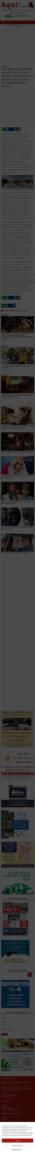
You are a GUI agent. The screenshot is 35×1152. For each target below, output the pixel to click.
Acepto (17, 1140)
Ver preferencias (17, 1145)
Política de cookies (16, 1149)
